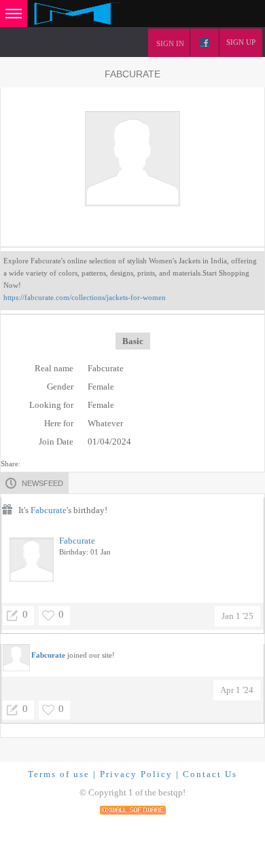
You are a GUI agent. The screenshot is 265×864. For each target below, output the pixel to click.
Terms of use (59, 774)
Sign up (240, 42)
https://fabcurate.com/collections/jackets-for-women (84, 297)
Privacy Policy (136, 774)
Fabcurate (49, 510)
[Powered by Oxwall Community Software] (133, 809)
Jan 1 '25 (237, 616)
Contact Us (210, 774)
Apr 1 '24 (236, 690)
